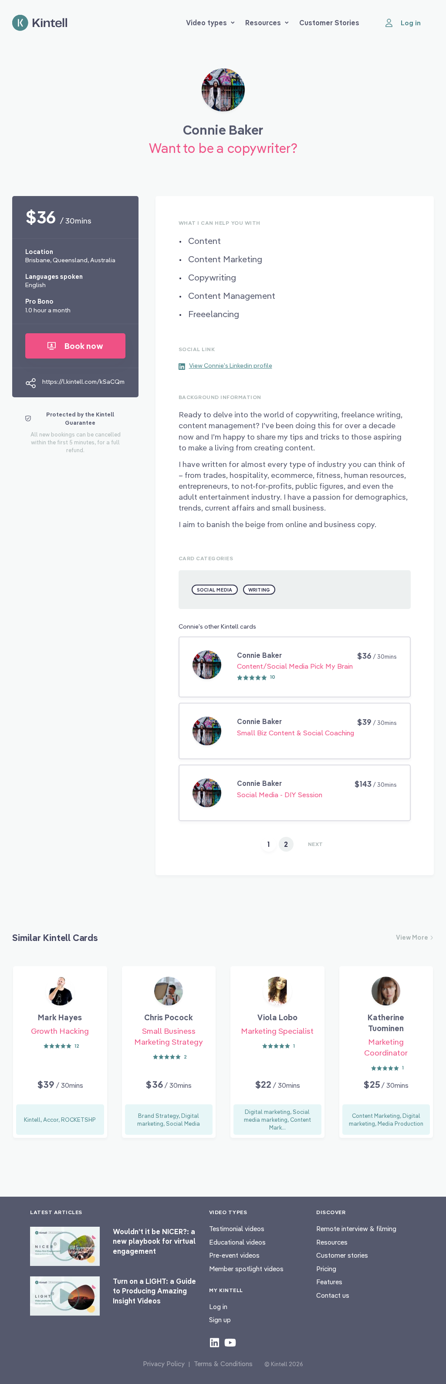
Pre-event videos (234, 1255)
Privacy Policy (164, 1364)
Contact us (332, 1295)
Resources (263, 22)
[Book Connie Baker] (223, 93)
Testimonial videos (236, 1229)
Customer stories (342, 1255)
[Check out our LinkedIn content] (214, 1342)
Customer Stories (329, 22)
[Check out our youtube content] (230, 1342)
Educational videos (237, 1242)
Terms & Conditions (223, 1364)
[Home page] (39, 23)
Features (329, 1282)
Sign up (220, 1320)
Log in (218, 1307)
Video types (206, 22)
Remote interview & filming (356, 1229)
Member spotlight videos (246, 1269)
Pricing (326, 1269)
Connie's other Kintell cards (217, 626)
